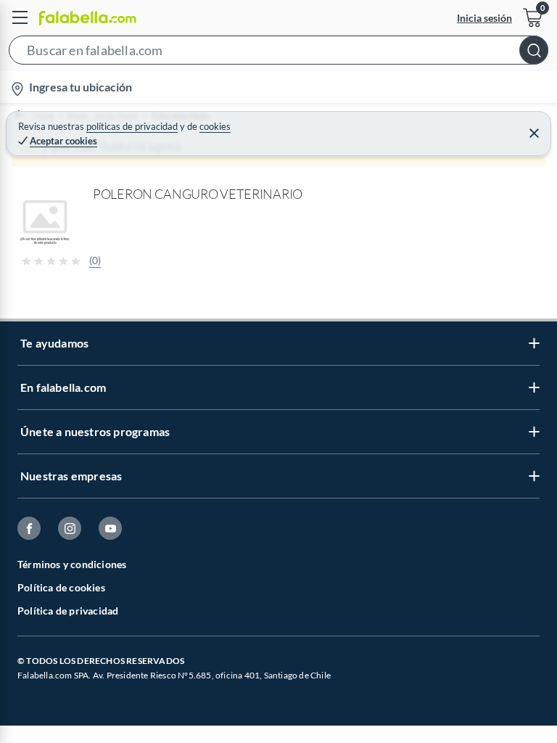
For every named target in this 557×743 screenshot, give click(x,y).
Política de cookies (61, 587)
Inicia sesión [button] (484, 18)
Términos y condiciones (71, 564)
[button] (278, 53)
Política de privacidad (67, 610)
